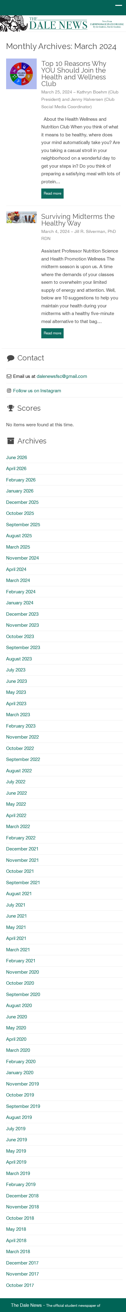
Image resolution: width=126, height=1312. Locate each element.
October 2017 (20, 1285)
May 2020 (16, 1027)
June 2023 (16, 681)
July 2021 (15, 904)
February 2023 (20, 725)
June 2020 (16, 1016)
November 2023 (22, 625)
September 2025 (23, 524)
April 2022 (16, 815)
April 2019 (16, 1162)
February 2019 (20, 1184)
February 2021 (20, 960)
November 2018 (22, 1206)
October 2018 (20, 1218)
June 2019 (16, 1139)
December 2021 (22, 848)
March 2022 (18, 826)
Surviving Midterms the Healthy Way (78, 219)
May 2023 (16, 692)
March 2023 (18, 714)
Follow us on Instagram (37, 390)
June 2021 (16, 915)
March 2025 (18, 547)
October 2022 (20, 748)
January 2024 (19, 602)
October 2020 (20, 983)
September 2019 (23, 1106)
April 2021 (16, 938)
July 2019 (15, 1128)
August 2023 (19, 658)
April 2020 (16, 1039)
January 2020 (19, 1072)
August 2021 (19, 893)
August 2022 (19, 770)
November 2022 (22, 737)
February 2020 (20, 1061)
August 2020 (19, 1005)
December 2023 (22, 614)
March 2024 (18, 580)
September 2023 (23, 647)
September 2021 (23, 882)
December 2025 (22, 502)
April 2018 (16, 1240)
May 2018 (16, 1229)
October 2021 (20, 871)
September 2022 (23, 759)
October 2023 (20, 636)
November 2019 (22, 1083)
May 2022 (16, 804)
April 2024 (16, 569)
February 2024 (20, 591)
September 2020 (23, 994)
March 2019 (18, 1173)
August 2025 (19, 535)
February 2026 (20, 479)
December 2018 (22, 1195)
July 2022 (15, 781)
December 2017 (22, 1262)
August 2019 (19, 1117)
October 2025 (20, 513)
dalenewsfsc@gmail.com (62, 376)
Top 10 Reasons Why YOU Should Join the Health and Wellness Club (73, 73)
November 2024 (22, 558)
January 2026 (19, 490)
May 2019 (16, 1151)
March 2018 (18, 1251)
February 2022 (20, 837)
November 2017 (22, 1273)
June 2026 (16, 457)
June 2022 (16, 793)
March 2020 (18, 1050)
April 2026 (16, 468)
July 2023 (15, 669)
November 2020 (22, 972)
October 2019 (20, 1094)
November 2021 (22, 860)
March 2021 (18, 949)
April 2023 (16, 703)
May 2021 (16, 927)
